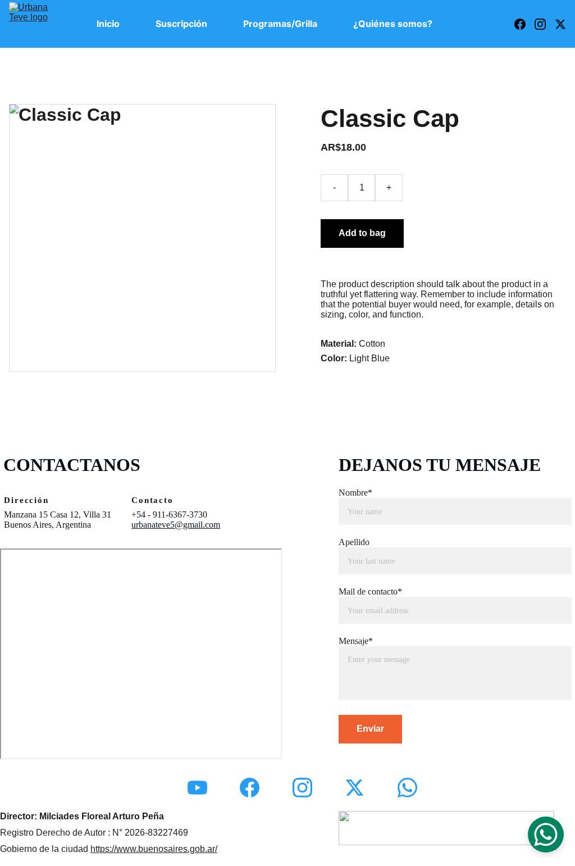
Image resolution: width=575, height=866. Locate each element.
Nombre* (355, 492)
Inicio (108, 23)
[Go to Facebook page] (524, 24)
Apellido (354, 542)
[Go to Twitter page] (560, 24)
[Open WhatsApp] (546, 835)
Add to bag (362, 233)
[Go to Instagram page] (545, 24)
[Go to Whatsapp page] (407, 787)
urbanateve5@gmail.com (175, 524)
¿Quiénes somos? (392, 23)
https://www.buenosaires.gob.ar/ (153, 849)
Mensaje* (356, 641)
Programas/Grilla (280, 23)
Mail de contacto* (370, 591)
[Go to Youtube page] (197, 787)
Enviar (370, 728)
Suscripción (181, 23)
